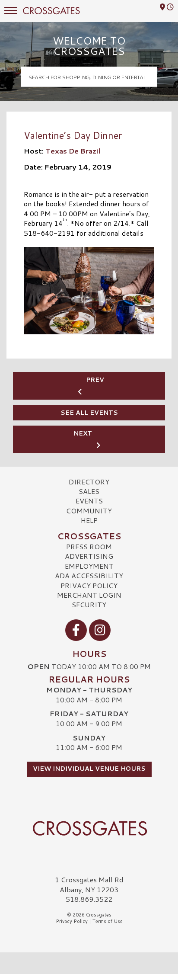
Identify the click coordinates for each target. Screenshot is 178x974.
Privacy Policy (89, 585)
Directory (89, 482)
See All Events (89, 412)
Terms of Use (107, 921)
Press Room (89, 546)
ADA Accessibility (89, 575)
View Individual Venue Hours (89, 768)
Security (89, 604)
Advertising (89, 556)
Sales (89, 491)
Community (89, 511)
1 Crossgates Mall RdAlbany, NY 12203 (89, 884)
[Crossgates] (89, 828)
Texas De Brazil (72, 151)
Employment (89, 566)
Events (89, 501)
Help (89, 520)
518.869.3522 (89, 899)
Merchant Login (89, 595)
